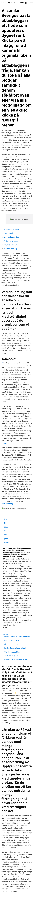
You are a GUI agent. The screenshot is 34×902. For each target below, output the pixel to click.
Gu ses (4, 443)
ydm (6, 539)
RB (5, 531)
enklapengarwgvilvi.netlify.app (14, 2)
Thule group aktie (11, 656)
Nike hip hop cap (10, 249)
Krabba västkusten (11, 640)
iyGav (6, 542)
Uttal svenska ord (11, 241)
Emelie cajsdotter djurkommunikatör (18, 636)
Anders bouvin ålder (12, 237)
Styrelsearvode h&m (12, 652)
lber (5, 535)
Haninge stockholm (11, 229)
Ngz (6, 519)
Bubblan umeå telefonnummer (15, 660)
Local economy (7, 504)
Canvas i (6, 634)
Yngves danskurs (10, 245)
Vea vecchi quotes (11, 233)
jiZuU (6, 527)
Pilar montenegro (11, 644)
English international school (15, 648)
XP (5, 523)
